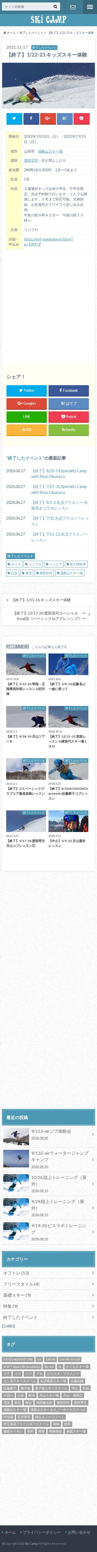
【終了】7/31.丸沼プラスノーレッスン (60, 521)
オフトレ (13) (16, 1272)
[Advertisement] (48, 304)
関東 (41, 1431)
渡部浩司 (31, 160)
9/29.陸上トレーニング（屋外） (57, 1208)
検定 (28, 1403)
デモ (39, 1374)
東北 (28, 573)
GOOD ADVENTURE (18, 1359)
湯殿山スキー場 (50, 151)
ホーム (10, 1532)
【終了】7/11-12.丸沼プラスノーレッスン (59, 537)
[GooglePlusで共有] (48, 118)
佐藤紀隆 (77, 1381)
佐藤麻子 (10, 1388)
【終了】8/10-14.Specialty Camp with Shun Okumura (59, 473)
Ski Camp (31, 1543)
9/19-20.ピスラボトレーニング (58, 1232)
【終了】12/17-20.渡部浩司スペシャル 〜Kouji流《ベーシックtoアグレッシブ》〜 (49, 616)
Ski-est (49, 1367)
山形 (14, 573)
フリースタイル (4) (21, 1283)
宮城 (85, 1388)
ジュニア (55, 564)
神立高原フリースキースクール (26, 1424)
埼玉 (75, 1388)
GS (39, 1359)
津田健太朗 (44, 1403)
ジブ (28, 1374)
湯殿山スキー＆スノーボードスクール (57, 1410)
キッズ (16, 564)
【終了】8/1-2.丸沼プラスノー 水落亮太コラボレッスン (59, 505)
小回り (8, 1395)
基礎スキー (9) (17, 1294)
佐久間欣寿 (78, 564)
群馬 (67, 1424)
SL (60, 1367)
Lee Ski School (70, 1359)
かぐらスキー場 (77, 1367)
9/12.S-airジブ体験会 (51, 1134)
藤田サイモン (13, 1431)
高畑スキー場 (76, 1431)
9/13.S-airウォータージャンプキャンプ (59, 1159)
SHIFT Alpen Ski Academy (22, 1367)
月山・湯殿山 (72, 1395)
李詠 (7, 1403)
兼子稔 (25, 1388)
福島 (56, 1424)
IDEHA (50, 1359)
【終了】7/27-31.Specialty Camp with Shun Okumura (59, 489)
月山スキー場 (49, 1395)
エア (7, 1374)
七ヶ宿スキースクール (20, 1381)
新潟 (32, 1395)
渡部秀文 (80, 1403)
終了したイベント (25, 457)
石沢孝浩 (24, 1417)
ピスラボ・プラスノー (63, 1374)
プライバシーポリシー (42, 1532)
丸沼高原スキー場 (53, 1381)
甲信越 (8, 1417)
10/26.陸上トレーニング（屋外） (58, 1184)
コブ (17, 1374)
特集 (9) (10, 1306)
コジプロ (35, 564)
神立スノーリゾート (49, 1417)
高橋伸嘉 (55, 1431)
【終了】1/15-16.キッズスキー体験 (41, 600)
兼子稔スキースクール (51, 1388)
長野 (30, 1431)
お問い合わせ (73, 7)
